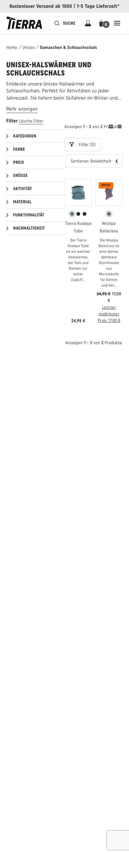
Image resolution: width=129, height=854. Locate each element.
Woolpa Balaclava (109, 227)
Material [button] (22, 201)
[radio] (72, 214)
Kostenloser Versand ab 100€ (40, 6)
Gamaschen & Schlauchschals (68, 47)
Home (11, 47)
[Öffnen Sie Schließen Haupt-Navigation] (117, 23)
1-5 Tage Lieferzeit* (98, 6)
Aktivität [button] (22, 188)
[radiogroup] (78, 214)
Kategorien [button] (24, 136)
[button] (102, 23)
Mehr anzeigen (22, 109)
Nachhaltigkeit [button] (29, 228)
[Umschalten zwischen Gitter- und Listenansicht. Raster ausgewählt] (115, 127)
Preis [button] (18, 162)
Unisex (28, 47)
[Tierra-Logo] (24, 23)
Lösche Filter (31, 121)
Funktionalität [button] (28, 215)
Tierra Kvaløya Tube (78, 227)
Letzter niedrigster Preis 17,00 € (109, 314)
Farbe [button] (19, 149)
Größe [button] (20, 175)
